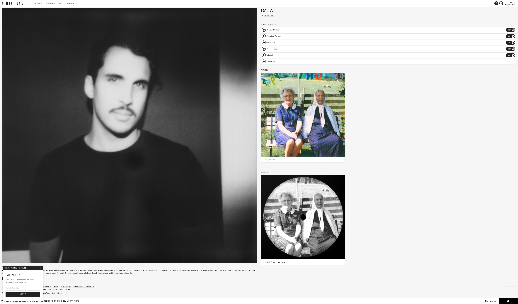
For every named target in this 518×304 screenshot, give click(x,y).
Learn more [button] (73, 301)
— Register (510, 4)
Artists (38, 3)
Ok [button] (508, 301)
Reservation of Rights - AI (84, 286)
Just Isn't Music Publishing (59, 290)
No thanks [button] (490, 301)
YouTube (46, 293)
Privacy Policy (45, 286)
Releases (50, 3)
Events (70, 3)
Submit (23, 294)
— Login (508, 2)
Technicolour (269, 15)
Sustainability (66, 286)
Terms (55, 286)
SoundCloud (57, 293)
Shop (61, 3)
